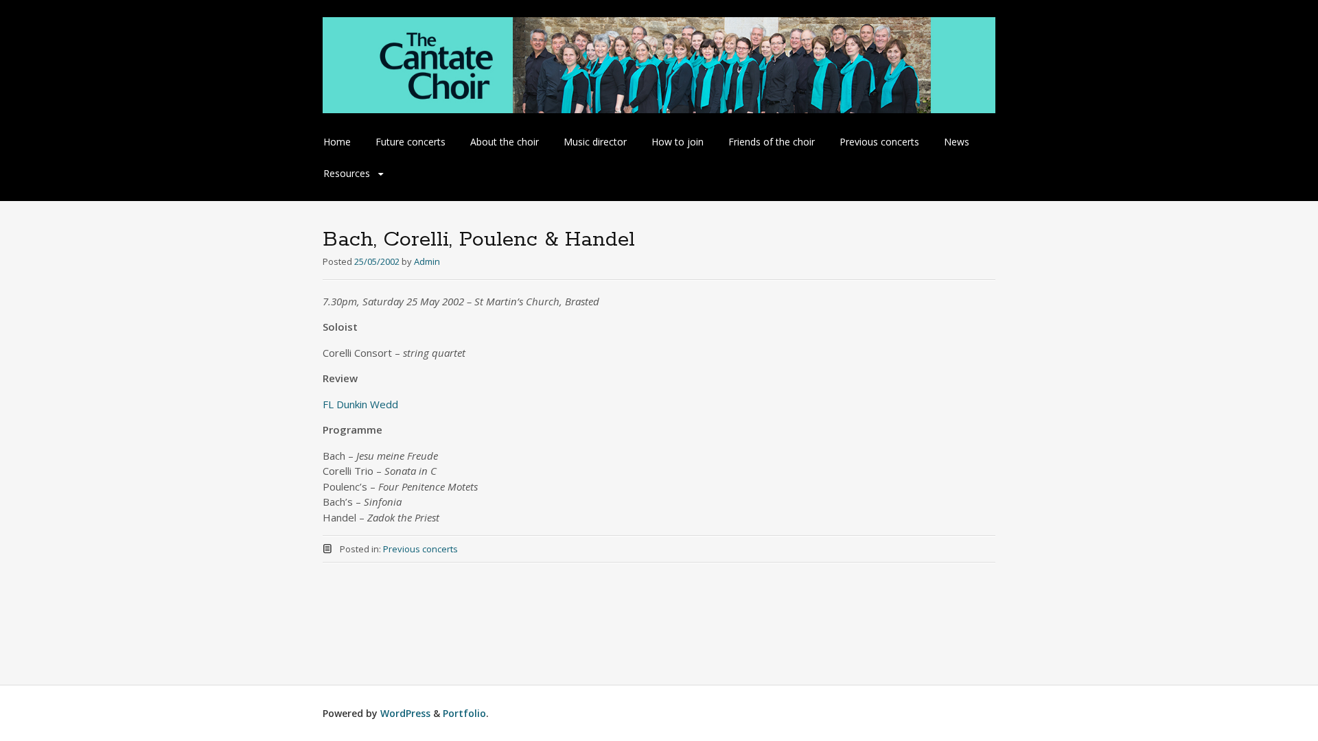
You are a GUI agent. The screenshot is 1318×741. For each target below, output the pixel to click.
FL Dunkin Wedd (360, 404)
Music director (595, 141)
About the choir (504, 141)
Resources (346, 173)
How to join (677, 141)
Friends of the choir (771, 141)
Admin (427, 261)
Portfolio (464, 713)
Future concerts (410, 141)
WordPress (405, 713)
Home (337, 141)
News (956, 141)
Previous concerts (879, 141)
